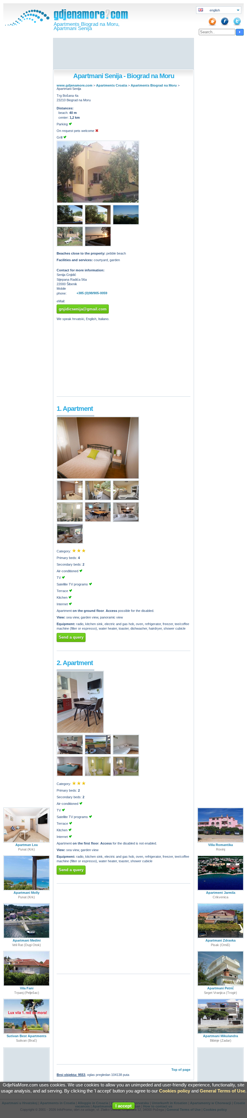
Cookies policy (174, 1090)
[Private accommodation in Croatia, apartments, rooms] (26, 24)
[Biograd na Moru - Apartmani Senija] (98, 202)
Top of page (180, 1069)
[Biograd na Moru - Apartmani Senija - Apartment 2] (80, 732)
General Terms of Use (222, 1090)
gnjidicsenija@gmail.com (83, 309)
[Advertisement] (123, 54)
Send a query (71, 637)
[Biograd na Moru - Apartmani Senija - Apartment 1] (98, 478)
